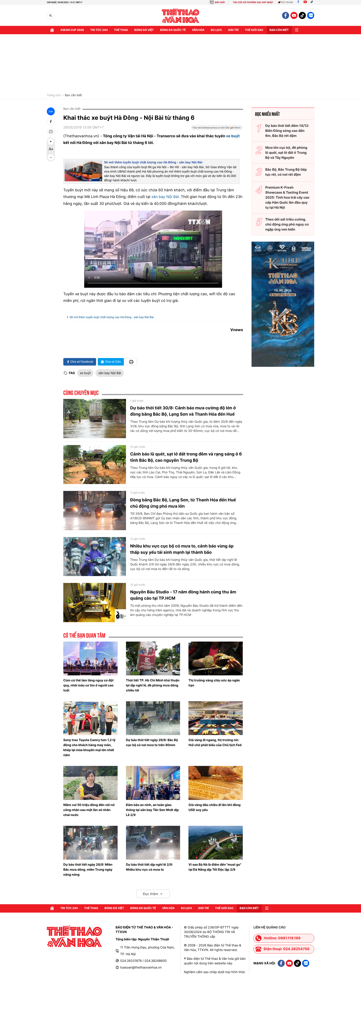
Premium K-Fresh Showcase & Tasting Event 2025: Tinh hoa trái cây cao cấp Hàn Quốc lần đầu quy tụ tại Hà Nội (287, 197)
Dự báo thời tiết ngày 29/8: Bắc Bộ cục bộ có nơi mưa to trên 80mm (152, 742)
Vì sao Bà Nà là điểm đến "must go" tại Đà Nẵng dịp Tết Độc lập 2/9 (214, 867)
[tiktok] (302, 15)
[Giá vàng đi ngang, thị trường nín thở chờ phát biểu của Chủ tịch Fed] (215, 718)
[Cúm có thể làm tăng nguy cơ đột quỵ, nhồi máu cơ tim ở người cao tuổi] (90, 658)
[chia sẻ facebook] (51, 121)
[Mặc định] (50, 149)
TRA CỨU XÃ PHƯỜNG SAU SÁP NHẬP (253, 2)
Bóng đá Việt (144, 30)
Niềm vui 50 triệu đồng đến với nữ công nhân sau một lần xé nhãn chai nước (89, 810)
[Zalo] (310, 15)
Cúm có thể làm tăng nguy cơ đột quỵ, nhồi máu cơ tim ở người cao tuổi (88, 685)
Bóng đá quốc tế (173, 30)
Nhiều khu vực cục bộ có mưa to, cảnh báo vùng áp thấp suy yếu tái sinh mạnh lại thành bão (182, 549)
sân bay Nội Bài (165, 197)
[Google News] (217, 129)
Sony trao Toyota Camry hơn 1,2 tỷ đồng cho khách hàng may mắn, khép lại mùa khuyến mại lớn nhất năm (89, 747)
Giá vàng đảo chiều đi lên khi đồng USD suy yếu (214, 807)
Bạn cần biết (279, 30)
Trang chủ (54, 95)
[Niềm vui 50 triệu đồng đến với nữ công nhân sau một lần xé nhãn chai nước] (90, 783)
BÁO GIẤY (220, 2)
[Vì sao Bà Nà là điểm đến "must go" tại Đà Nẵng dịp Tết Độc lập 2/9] (215, 843)
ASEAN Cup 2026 (72, 30)
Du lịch (216, 30)
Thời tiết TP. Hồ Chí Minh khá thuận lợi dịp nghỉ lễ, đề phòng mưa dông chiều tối (152, 685)
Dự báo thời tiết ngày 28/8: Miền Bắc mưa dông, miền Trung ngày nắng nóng (87, 869)
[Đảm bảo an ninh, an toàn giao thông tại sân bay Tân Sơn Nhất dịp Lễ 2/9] (153, 783)
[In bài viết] (51, 131)
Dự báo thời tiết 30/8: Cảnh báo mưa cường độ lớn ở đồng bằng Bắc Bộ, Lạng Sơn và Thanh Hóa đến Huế (183, 411)
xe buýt (233, 136)
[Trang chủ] (52, 30)
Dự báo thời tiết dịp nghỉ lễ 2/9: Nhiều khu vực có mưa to (149, 867)
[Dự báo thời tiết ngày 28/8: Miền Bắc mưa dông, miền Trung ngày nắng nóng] (90, 843)
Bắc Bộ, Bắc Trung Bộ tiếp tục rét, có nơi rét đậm (286, 172)
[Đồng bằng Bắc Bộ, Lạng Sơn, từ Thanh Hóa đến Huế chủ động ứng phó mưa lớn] (94, 510)
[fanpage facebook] (285, 15)
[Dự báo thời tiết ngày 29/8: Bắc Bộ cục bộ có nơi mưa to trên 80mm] (153, 718)
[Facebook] (298, 2)
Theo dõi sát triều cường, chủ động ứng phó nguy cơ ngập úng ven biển (287, 224)
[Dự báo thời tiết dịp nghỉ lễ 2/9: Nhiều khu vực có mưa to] (153, 843)
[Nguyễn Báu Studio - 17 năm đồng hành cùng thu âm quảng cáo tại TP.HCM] (94, 602)
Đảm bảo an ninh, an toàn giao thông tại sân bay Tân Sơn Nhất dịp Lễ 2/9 (152, 810)
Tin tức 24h (99, 30)
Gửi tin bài (287, 2)
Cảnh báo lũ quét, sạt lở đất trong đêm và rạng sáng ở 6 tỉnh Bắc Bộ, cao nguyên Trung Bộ (186, 457)
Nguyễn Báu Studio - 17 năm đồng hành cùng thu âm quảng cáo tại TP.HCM (183, 595)
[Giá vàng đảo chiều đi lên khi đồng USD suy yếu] (215, 783)
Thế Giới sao (254, 30)
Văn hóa (198, 30)
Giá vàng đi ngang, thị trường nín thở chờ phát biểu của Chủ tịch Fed (215, 742)
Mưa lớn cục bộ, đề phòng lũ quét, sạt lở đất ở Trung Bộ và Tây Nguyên (286, 152)
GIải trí (233, 30)
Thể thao (121, 30)
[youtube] (293, 15)
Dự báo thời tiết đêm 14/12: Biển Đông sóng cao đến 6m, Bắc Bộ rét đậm (287, 131)
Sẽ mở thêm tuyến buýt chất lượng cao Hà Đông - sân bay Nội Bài (153, 162)
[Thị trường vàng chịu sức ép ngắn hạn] (215, 658)
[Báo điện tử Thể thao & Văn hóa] (180, 15)
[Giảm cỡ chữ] (51, 157)
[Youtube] (305, 2)
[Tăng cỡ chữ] (51, 141)
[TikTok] (312, 2)
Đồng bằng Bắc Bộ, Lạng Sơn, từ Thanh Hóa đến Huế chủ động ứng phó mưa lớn (183, 503)
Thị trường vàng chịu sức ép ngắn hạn (214, 682)
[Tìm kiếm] (50, 15)
